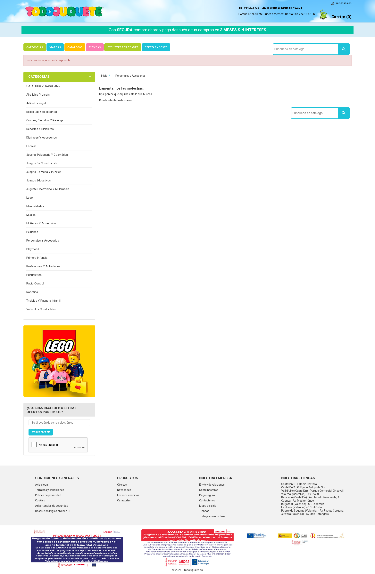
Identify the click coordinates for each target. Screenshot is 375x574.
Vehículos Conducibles (41, 309)
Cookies (40, 500)
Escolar (31, 146)
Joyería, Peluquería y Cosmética (47, 154)
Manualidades (35, 206)
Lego (29, 197)
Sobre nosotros (208, 489)
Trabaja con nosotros (212, 516)
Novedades (124, 489)
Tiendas (204, 511)
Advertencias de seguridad (51, 505)
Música (31, 215)
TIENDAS (95, 47)
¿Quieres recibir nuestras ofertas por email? (51, 410)
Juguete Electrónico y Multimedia (47, 189)
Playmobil (32, 249)
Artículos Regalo (36, 103)
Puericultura (34, 275)
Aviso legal (41, 484)
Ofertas (122, 484)
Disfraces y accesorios (41, 137)
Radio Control (35, 283)
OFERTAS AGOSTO (156, 47)
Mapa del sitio (207, 505)
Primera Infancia (36, 257)
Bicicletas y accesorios (41, 112)
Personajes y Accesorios (42, 240)
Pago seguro (207, 495)
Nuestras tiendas (298, 478)
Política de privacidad (48, 495)
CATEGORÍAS (34, 47)
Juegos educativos (38, 180)
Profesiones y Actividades (43, 266)
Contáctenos (207, 500)
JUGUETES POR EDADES (122, 47)
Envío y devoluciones (212, 484)
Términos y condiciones (49, 489)
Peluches (32, 232)
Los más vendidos (128, 495)
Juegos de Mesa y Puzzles (43, 172)
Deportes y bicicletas (40, 129)
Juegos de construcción (42, 163)
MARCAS (55, 47)
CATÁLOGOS (74, 47)
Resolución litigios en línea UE (53, 511)
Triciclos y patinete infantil (43, 300)
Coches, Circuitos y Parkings (44, 120)
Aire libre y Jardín (38, 94)
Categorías (124, 500)
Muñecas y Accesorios (41, 223)
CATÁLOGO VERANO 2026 (43, 86)
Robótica (32, 292)
